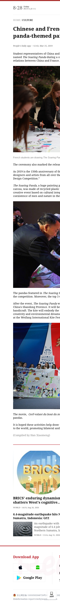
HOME (16, 20)
